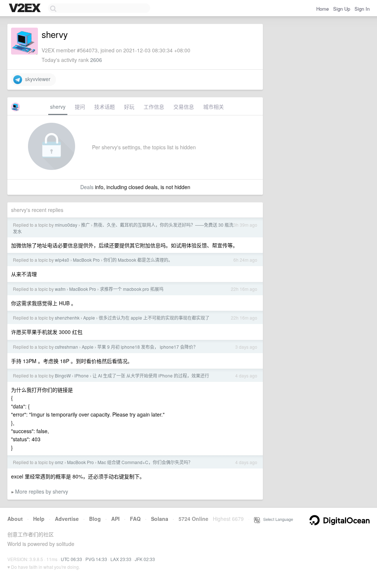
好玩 (129, 106)
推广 (85, 225)
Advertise (67, 518)
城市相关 (213, 106)
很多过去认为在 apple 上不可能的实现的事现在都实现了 (154, 317)
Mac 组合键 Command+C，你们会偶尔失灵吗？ (145, 462)
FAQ (135, 518)
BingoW (63, 375)
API (115, 518)
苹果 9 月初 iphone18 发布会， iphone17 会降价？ (147, 347)
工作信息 (154, 106)
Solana (159, 518)
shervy (58, 106)
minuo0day (66, 225)
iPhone (81, 375)
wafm (60, 289)
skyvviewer (36, 79)
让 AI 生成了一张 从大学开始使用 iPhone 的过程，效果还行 (150, 375)
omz (59, 462)
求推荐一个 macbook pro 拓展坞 (131, 289)
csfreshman (66, 347)
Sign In (362, 8)
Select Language (276, 519)
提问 (80, 106)
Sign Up (341, 8)
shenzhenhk (67, 317)
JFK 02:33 (145, 559)
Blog (95, 518)
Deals (87, 187)
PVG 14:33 (96, 559)
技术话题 (104, 106)
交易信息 (183, 106)
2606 (96, 59)
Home (322, 8)
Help (39, 518)
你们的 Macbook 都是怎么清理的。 (138, 260)
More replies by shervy (41, 491)
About (15, 518)
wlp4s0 (62, 260)
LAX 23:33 (120, 559)
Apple (89, 317)
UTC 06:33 (71, 559)
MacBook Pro (86, 260)
